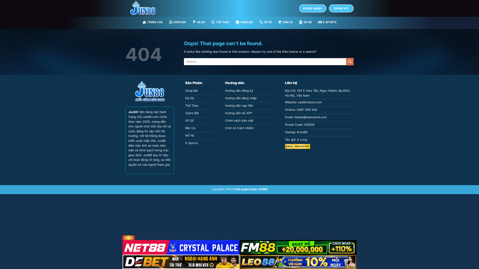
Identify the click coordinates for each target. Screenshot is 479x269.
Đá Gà (201, 22)
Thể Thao (222, 22)
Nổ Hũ (308, 22)
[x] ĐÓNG (128, 238)
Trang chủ (155, 22)
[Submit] (350, 61)
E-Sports (329, 22)
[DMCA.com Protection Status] (297, 146)
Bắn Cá (288, 22)
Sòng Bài (180, 22)
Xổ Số (268, 22)
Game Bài (246, 22)
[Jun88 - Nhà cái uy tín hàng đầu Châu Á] (144, 8)
